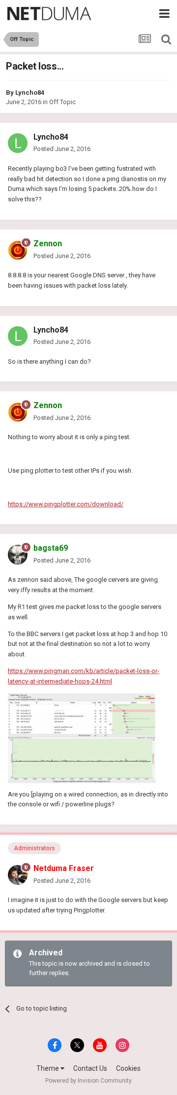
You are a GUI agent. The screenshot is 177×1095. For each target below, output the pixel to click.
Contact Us (90, 1068)
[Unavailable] (81, 737)
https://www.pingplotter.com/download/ (65, 504)
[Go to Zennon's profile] (18, 250)
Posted (61, 148)
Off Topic (62, 102)
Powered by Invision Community (88, 1080)
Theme (48, 1068)
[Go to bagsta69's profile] (18, 555)
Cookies (128, 1068)
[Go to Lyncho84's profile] (18, 143)
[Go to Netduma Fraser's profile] (18, 875)
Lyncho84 (29, 92)
